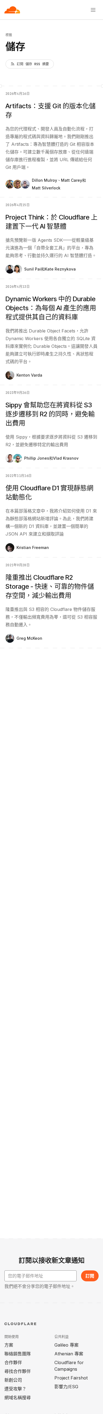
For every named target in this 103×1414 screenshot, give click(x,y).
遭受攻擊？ (15, 1389)
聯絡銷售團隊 (17, 1353)
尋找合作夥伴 (17, 1371)
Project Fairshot (71, 1378)
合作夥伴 (13, 1362)
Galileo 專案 (66, 1345)
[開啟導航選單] (93, 9)
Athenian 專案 (68, 1353)
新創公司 (13, 1380)
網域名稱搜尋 (17, 1397)
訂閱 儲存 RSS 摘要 (33, 64)
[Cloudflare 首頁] (12, 9)
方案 (8, 1345)
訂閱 (89, 1276)
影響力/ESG (66, 1386)
